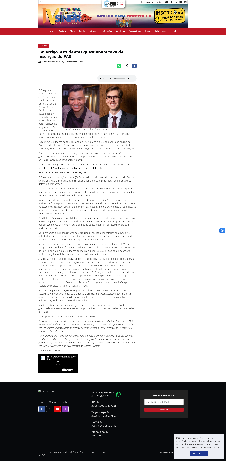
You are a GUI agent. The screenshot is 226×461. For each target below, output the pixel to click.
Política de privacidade (169, 452)
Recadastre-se (135, 31)
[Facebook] (134, 66)
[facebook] (171, 2)
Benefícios (120, 31)
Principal (43, 46)
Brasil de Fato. (95, 167)
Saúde (82, 31)
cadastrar (164, 409)
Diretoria (62, 31)
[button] (220, 447)
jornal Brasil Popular (49, 167)
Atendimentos (106, 31)
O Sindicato (44, 2)
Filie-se (148, 31)
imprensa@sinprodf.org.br (53, 402)
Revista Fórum (73, 167)
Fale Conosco (161, 31)
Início (52, 31)
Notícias (92, 31)
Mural (72, 31)
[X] (176, 2)
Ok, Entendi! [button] (198, 454)
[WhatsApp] (119, 66)
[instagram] (185, 2)
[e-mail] (167, 2)
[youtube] (181, 2)
